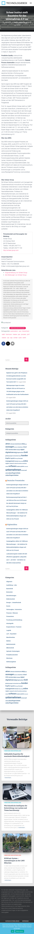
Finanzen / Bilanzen (12, 613)
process (23, 334)
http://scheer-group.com (10, 250)
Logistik (8, 630)
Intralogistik (9, 623)
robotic (4, 338)
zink (6, 473)
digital (22, 449)
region (7, 463)
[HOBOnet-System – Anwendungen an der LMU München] (17, 843)
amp (23, 444)
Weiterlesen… (8, 777)
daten (15, 449)
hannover (9, 334)
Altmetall (12, 444)
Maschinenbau (10, 637)
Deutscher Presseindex (16, 480)
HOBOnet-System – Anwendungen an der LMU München (14, 860)
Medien (8, 641)
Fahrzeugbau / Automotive (14, 609)
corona (10, 449)
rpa (8, 338)
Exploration (20, 452)
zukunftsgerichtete (14, 473)
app (26, 444)
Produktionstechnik (12, 654)
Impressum (25, 921)
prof (28, 334)
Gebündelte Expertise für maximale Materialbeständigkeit (16, 755)
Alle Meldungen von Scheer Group (15, 275)
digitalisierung (11, 452)
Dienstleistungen (11, 595)
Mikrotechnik (10, 648)
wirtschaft (24, 470)
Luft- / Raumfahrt (11, 634)
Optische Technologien (13, 651)
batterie (16, 447)
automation (14, 331)
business (20, 447)
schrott (16, 463)
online (25, 461)
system (22, 466)
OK (13, 931)
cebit (3, 334)
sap (11, 338)
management (10, 461)
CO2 (6, 449)
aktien (7, 444)
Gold (26, 452)
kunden (24, 455)
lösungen (20, 458)
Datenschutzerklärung (12, 921)
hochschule (15, 455)
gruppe (11, 455)
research (11, 463)
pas (19, 334)
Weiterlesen (19, 931)
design (18, 449)
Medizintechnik (10, 644)
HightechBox (12, 524)
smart (6, 466)
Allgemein (9, 581)
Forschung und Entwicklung (18, 328)
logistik (12, 458)
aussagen (9, 447)
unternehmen (13, 469)
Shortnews (9, 658)
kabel (20, 455)
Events (8, 606)
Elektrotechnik (10, 599)
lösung (16, 458)
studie (18, 466)
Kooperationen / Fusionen (13, 627)
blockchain (25, 331)
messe (15, 334)
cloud (25, 447)
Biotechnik (9, 592)
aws (20, 331)
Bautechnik (9, 588)
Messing (21, 461)
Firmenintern (10, 616)
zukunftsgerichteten (11, 475)
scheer (15, 338)
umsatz (26, 466)
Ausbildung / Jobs (11, 585)
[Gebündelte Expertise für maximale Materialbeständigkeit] (17, 737)
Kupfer (7, 458)
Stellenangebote (11, 661)
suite (20, 338)
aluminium (18, 444)
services (24, 463)
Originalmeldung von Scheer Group (16, 272)
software (12, 466)
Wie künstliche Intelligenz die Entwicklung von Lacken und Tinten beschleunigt (15, 808)
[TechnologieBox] (15, 3)
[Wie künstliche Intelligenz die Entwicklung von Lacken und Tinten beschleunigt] (17, 791)
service (20, 463)
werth (24, 338)
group (7, 455)
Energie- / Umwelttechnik (13, 602)
